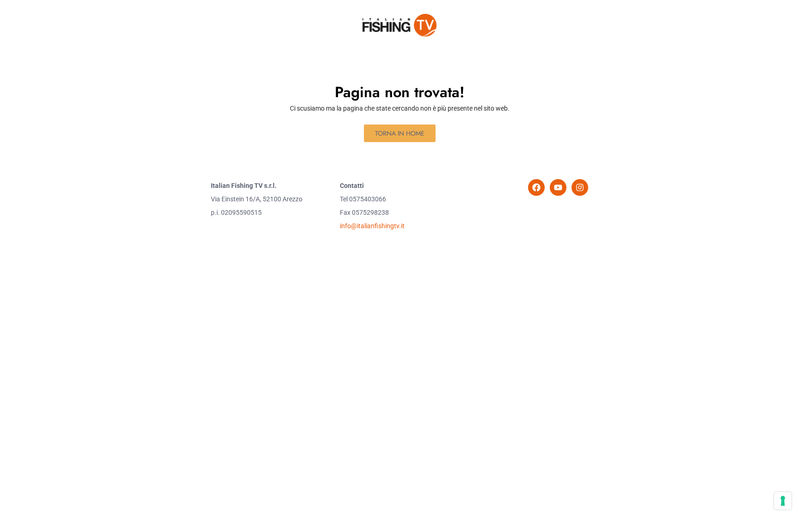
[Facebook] (536, 187)
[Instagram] (580, 187)
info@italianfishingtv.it (372, 226)
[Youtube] (558, 187)
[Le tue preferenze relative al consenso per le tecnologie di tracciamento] (783, 501)
